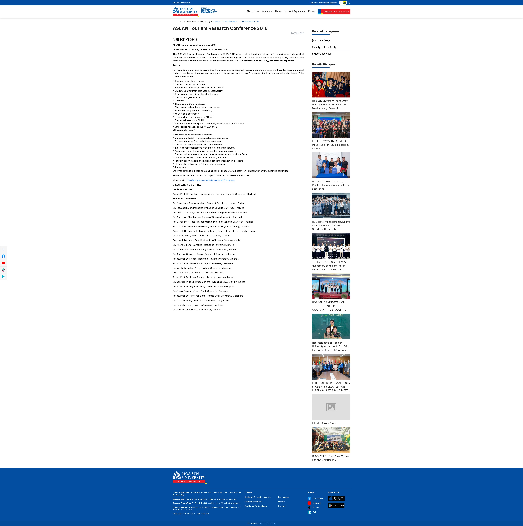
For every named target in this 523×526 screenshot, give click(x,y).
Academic (267, 11)
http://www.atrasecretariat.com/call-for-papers (211, 180)
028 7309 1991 (203, 514)
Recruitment (284, 497)
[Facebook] (3, 256)
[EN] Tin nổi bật (321, 40)
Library (281, 501)
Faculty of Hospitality (199, 21)
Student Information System (324, 2)
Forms (311, 11)
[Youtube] (3, 263)
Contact (282, 506)
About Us (252, 11)
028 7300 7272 (188, 514)
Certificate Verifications (256, 506)
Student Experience (295, 11)
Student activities (321, 53)
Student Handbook (253, 501)
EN (344, 2)
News (278, 11)
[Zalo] (3, 276)
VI (341, 2)
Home (183, 21)
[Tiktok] (3, 269)
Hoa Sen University (267, 523)
